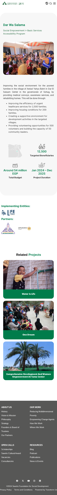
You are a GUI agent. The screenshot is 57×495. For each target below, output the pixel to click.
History (4, 411)
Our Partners (7, 435)
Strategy (5, 423)
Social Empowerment (14, 30)
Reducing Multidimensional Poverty (41, 413)
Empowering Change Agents (42, 419)
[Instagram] (34, 481)
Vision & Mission (8, 415)
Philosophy (6, 419)
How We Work (36, 423)
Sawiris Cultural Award (11, 453)
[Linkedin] (40, 481)
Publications (35, 457)
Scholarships (7, 449)
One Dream (29, 334)
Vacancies (5, 457)
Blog (32, 449)
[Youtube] (29, 481)
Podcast (33, 453)
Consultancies (7, 461)
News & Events (36, 461)
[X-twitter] (23, 481)
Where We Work (37, 427)
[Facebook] (17, 481)
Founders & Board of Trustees (10, 429)
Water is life (28, 294)
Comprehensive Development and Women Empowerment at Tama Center (28, 375)
